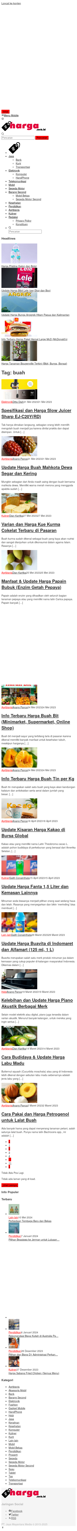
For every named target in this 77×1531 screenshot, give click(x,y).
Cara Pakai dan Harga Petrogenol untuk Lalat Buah (35, 1117)
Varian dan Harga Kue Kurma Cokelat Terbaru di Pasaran (30, 527)
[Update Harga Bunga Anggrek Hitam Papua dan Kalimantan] (19, 311)
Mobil (12, 1444)
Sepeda (13, 1458)
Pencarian (42, 137)
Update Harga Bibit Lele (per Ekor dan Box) (26, 290)
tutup (5, 111)
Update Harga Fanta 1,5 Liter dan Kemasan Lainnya (35, 889)
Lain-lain (6, 935)
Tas (11, 1476)
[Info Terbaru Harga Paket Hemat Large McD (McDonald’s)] (19, 335)
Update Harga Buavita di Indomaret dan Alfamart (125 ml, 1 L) (37, 946)
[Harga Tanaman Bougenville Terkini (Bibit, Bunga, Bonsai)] (19, 360)
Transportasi (16, 1483)
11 (10, 1163)
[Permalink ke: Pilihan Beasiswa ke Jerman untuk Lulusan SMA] (14, 1232)
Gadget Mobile (17, 1408)
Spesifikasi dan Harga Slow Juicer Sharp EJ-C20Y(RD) (36, 413)
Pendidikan (15, 1236)
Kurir (11, 1437)
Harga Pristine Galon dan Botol (19, 266)
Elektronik (7, 402)
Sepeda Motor (17, 1462)
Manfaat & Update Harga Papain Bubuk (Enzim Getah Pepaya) (33, 584)
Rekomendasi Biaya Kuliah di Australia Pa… (33, 1336)
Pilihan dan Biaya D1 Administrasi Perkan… (33, 1354)
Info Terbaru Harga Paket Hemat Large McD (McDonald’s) (34, 339)
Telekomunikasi (17, 1480)
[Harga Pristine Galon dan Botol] (19, 262)
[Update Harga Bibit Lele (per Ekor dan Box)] (19, 287)
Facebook (16, 1511)
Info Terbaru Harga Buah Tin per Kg (37, 778)
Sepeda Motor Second (21, 1465)
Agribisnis (6, 458)
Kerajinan (14, 1422)
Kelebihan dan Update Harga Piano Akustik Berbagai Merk (37, 1003)
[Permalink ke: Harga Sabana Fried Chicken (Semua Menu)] (14, 1366)
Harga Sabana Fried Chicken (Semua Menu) (34, 1373)
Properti (13, 1455)
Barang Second (17, 1397)
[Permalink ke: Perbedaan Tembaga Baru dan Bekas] (14, 1214)
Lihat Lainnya (10, 1185)
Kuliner (5, 515)
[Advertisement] (24, 58)
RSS (13, 1518)
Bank (11, 1394)
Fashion (13, 1404)
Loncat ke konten (11, 3)
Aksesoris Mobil (17, 1390)
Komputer (14, 1429)
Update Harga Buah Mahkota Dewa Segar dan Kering (36, 470)
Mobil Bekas (15, 1447)
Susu (11, 1469)
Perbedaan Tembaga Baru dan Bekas (30, 1221)
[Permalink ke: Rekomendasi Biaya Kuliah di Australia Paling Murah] (14, 1328)
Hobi (4, 992)
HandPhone (15, 1412)
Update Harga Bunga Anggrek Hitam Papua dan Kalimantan (35, 315)
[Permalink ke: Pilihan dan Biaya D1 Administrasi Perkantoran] (14, 1347)
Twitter (15, 1514)
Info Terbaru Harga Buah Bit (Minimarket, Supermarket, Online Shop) (35, 721)
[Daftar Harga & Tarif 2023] (23, 130)
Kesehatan (15, 1426)
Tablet (12, 1472)
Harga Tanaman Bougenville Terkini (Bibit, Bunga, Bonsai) (34, 363)
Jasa (11, 1419)
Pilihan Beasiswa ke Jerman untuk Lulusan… (34, 1239)
